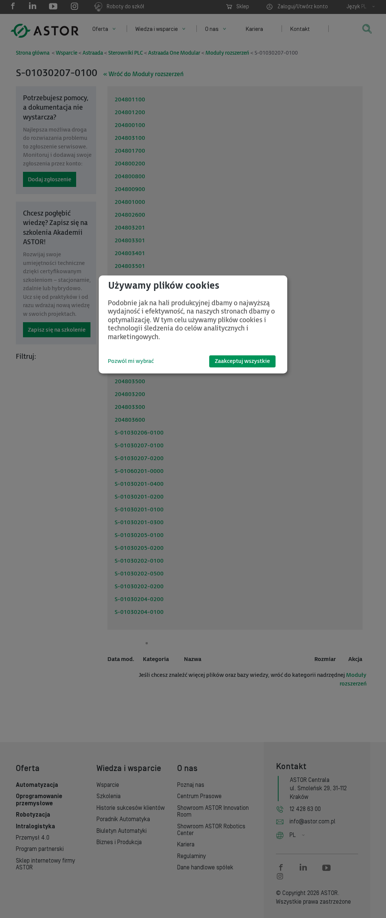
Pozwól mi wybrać (131, 361)
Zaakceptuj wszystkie (242, 361)
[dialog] (193, 324)
